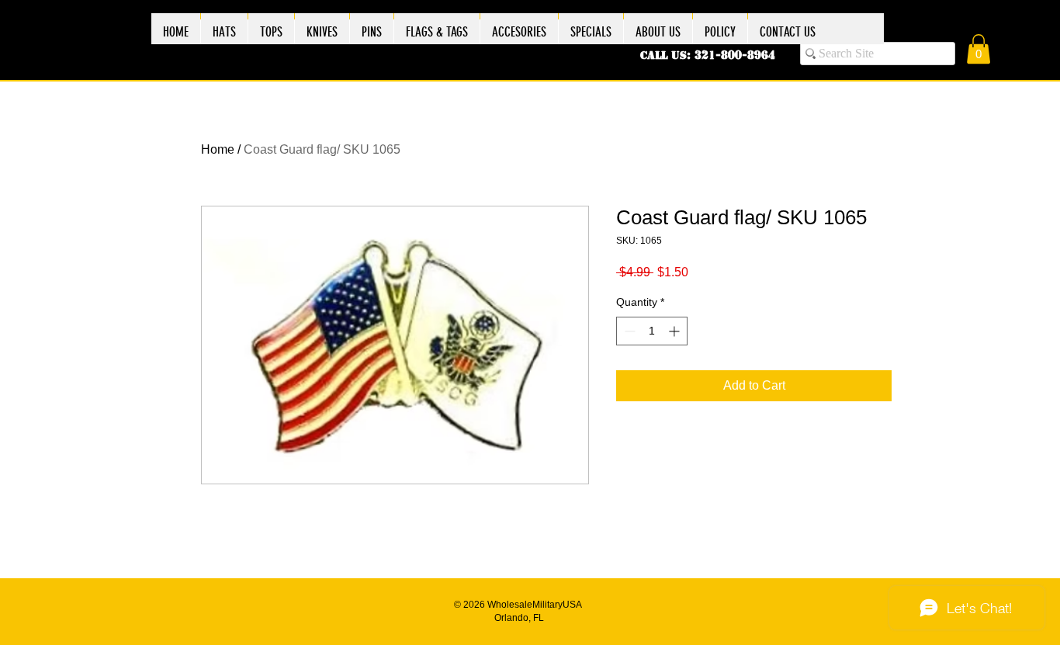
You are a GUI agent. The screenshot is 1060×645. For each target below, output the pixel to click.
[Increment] (675, 331)
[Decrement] (628, 331)
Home (217, 149)
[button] (978, 49)
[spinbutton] (652, 331)
